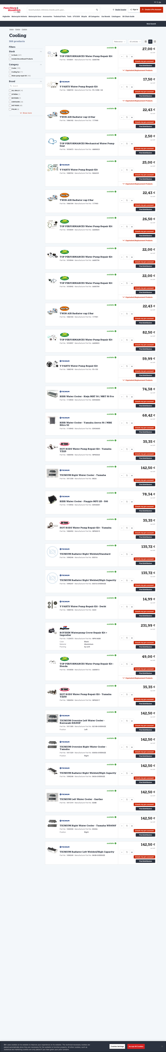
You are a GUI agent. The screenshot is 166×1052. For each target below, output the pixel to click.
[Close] (162, 1046)
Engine (17, 29)
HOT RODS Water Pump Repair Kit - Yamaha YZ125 (85, 450)
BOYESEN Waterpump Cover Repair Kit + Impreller (83, 634)
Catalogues (116, 16)
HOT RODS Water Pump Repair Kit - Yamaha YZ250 (85, 695)
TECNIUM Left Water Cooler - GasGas (81, 799)
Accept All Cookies (136, 1046)
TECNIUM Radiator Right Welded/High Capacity (88, 580)
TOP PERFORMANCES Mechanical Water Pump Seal (87, 145)
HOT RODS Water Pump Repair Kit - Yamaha (85, 528)
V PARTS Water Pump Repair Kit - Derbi (83, 607)
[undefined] (12, 9)
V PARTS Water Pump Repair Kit (79, 87)
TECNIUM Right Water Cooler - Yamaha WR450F (88, 826)
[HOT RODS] (64, 444)
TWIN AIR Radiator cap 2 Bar (77, 200)
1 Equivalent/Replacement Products (138, 70)
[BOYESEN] (64, 627)
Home (11, 29)
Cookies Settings (117, 1046)
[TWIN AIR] (64, 112)
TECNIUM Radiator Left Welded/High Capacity (87, 852)
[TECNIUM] (64, 81)
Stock (12, 51)
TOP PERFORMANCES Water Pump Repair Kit (86, 56)
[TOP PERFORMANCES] (64, 51)
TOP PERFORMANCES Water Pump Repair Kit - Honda (87, 665)
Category (13, 64)
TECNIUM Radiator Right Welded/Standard (85, 554)
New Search (151, 24)
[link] (119, 10)
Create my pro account (144, 61)
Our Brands (105, 16)
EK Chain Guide (128, 16)
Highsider (6, 16)
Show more (27, 113)
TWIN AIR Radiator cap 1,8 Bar (77, 117)
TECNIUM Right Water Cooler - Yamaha (83, 475)
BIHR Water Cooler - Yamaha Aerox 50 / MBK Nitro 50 (86, 424)
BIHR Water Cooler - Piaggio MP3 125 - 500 (84, 502)
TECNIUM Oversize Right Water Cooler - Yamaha (83, 748)
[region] (83, 1046)
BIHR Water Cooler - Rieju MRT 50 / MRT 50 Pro (87, 397)
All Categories (93, 16)
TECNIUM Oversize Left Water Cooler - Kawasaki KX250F (82, 722)
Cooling (24, 29)
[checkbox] (26, 55)
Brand (12, 81)
